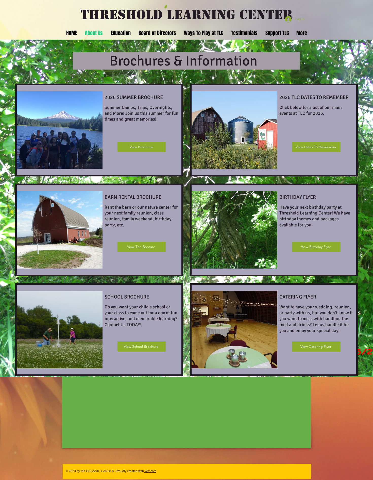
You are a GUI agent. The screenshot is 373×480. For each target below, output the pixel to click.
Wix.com (150, 471)
